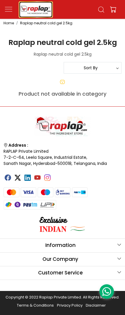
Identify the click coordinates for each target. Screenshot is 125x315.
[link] (101, 9)
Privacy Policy (70, 305)
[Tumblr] (57, 175)
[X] (17, 178)
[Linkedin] (27, 178)
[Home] (35, 9)
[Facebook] (7, 178)
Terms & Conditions (35, 305)
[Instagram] (47, 178)
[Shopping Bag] (112, 10)
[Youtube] (37, 178)
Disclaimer (96, 305)
